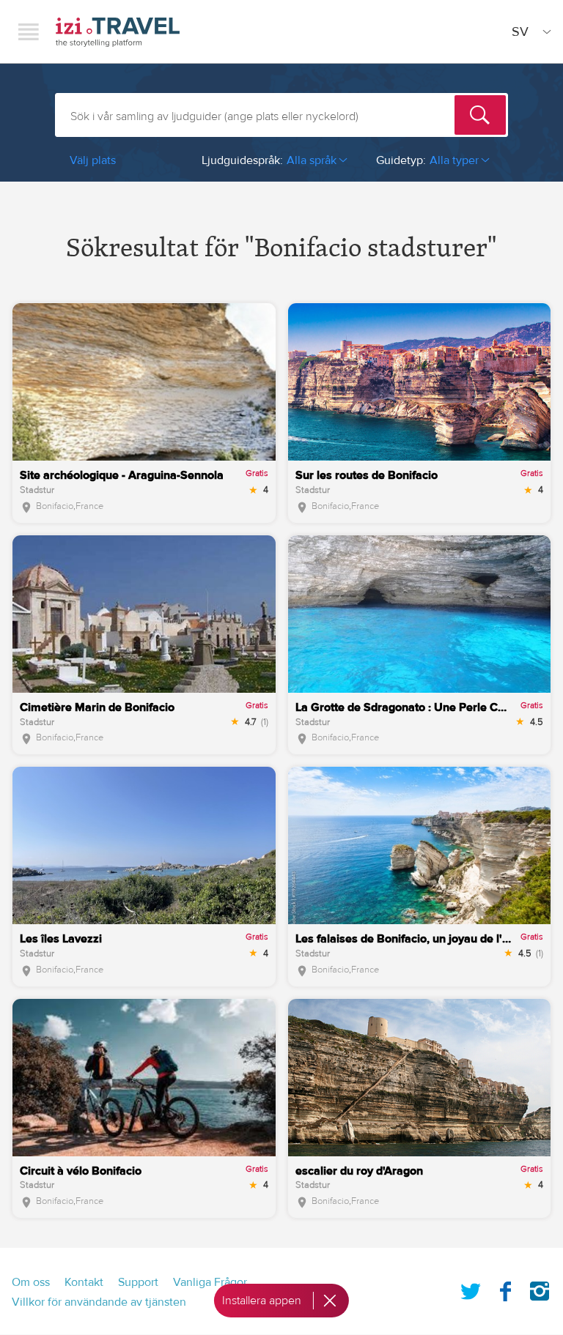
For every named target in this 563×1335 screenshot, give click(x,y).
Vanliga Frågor (210, 1282)
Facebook (505, 1288)
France (89, 506)
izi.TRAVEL (118, 32)
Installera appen (261, 1300)
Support (138, 1282)
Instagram (539, 1288)
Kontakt (84, 1282)
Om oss (31, 1282)
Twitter (470, 1288)
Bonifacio (54, 506)
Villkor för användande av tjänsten (99, 1302)
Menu (28, 31)
